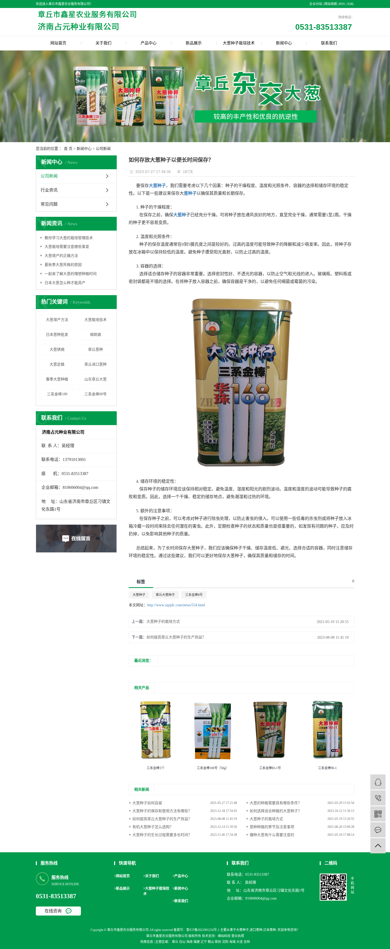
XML (350, 4)
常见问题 (49, 204)
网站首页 (58, 43)
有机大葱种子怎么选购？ (152, 827)
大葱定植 (57, 364)
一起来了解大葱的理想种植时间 (70, 274)
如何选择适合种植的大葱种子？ (276, 811)
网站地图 (331, 4)
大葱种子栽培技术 (239, 43)
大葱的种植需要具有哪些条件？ (276, 803)
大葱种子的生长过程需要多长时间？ (162, 835)
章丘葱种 (95, 349)
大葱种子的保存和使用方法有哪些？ (162, 811)
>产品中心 (180, 876)
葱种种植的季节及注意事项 (272, 827)
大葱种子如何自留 (147, 803)
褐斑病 (95, 335)
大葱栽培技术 (95, 320)
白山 (182, 942)
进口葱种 (256, 930)
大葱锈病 (57, 349)
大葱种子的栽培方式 (163, 622)
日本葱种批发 (57, 335)
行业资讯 (49, 190)
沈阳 (225, 942)
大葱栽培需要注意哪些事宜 (66, 247)
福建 (196, 942)
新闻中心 (284, 43)
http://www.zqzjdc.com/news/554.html (176, 605)
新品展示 (194, 43)
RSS (342, 4)
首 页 (68, 149)
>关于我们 (151, 876)
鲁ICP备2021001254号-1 (202, 930)
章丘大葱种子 (165, 595)
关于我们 (103, 43)
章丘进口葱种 (95, 364)
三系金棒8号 (194, 595)
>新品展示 (122, 888)
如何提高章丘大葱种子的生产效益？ (176, 637)
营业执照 (237, 936)
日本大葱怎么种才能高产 (64, 283)
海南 (189, 942)
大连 (239, 942)
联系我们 (329, 43)
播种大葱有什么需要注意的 (272, 835)
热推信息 (146, 942)
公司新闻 (103, 149)
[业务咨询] (377, 782)
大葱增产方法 (57, 320)
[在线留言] (377, 829)
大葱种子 (139, 595)
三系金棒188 (57, 394)
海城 (232, 942)
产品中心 (149, 43)
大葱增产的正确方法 (61, 256)
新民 (218, 942)
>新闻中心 (180, 888)
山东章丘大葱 (95, 379)
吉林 (247, 942)
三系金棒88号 (95, 394)
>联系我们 (180, 901)
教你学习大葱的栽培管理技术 (68, 238)
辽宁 (204, 942)
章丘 (175, 942)
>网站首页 (122, 876)
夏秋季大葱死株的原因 (63, 265)
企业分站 (315, 4)
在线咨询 (53, 911)
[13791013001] (377, 798)
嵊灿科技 (224, 936)
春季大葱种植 (57, 379)
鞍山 (211, 942)
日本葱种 (269, 930)
